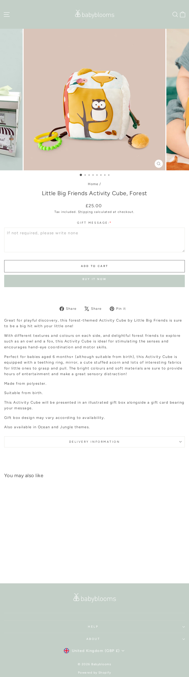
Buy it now (94, 279)
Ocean (44, 427)
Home (93, 184)
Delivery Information (94, 441)
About (93, 639)
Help (93, 626)
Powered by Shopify (94, 672)
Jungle (66, 427)
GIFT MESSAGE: (94, 222)
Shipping (85, 212)
